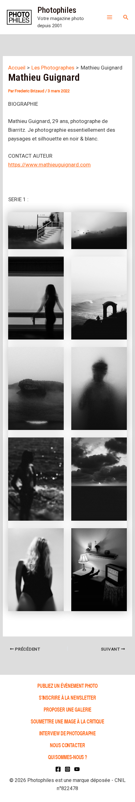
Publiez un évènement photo (67, 685)
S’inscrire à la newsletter (67, 697)
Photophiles (56, 10)
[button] (126, 17)
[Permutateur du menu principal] (109, 17)
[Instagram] (67, 769)
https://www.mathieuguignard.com (49, 164)
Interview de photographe (67, 733)
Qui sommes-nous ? (67, 757)
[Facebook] (58, 769)
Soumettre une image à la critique (67, 721)
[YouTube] (77, 769)
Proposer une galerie (67, 709)
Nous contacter (67, 745)
